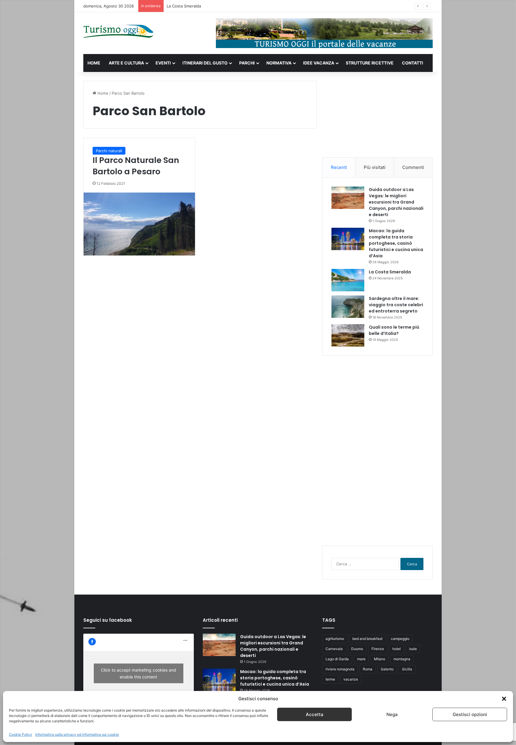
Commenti (413, 167)
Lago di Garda (337, 659)
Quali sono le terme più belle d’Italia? (394, 330)
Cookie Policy (20, 734)
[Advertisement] (377, 118)
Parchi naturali (109, 150)
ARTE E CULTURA (126, 62)
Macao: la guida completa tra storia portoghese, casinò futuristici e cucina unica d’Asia (396, 243)
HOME (93, 62)
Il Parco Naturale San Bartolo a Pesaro (136, 166)
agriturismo (334, 638)
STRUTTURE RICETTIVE (370, 62)
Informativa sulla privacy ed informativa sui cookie (77, 734)
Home (102, 93)
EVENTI (163, 62)
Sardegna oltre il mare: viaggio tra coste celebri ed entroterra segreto (396, 304)
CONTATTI (412, 62)
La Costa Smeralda (184, 6)
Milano (379, 659)
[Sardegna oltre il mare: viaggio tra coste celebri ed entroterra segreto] (347, 306)
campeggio (400, 638)
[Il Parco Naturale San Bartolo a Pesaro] (139, 224)
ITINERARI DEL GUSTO (205, 62)
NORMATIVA (278, 62)
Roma (367, 669)
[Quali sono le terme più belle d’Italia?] (347, 335)
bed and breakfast (367, 638)
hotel (396, 649)
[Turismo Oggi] (118, 31)
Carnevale (334, 649)
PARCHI (247, 62)
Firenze (377, 649)
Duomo (357, 649)
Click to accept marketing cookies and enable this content (138, 673)
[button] (504, 699)
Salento (387, 669)
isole (413, 649)
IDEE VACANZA (318, 62)
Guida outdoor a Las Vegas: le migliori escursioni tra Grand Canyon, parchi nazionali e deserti (396, 202)
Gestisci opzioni (470, 714)
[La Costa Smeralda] (347, 280)
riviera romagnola (339, 669)
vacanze (350, 679)
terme (330, 679)
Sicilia (407, 669)
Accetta (314, 714)
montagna (402, 659)
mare (361, 659)
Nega (392, 714)
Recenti (339, 167)
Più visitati (375, 167)
